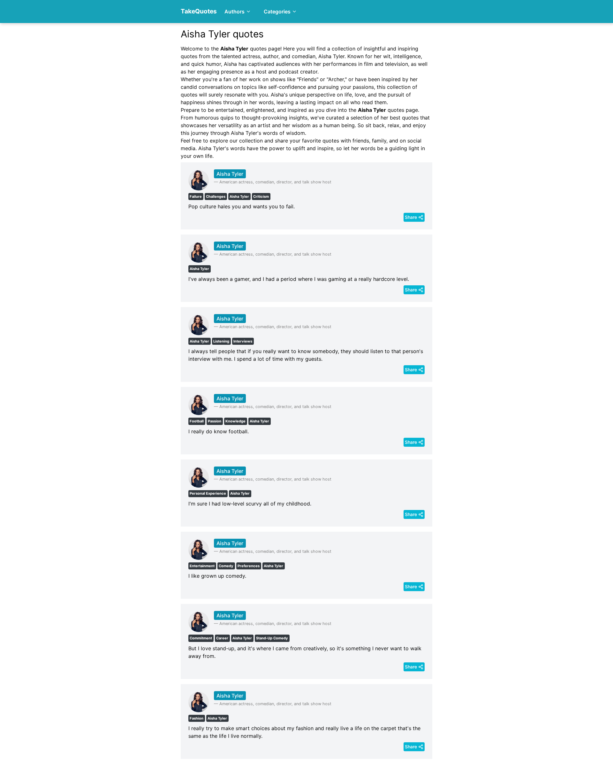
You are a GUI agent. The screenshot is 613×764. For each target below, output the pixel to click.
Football (197, 421)
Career (222, 638)
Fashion (196, 718)
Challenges (215, 196)
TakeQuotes (199, 11)
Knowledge (235, 421)
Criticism (261, 196)
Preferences (249, 566)
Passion (214, 421)
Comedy (226, 566)
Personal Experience (208, 493)
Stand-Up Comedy (272, 638)
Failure (196, 196)
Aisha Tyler (229, 174)
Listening (221, 341)
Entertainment (202, 566)
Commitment (201, 638)
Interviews (242, 341)
